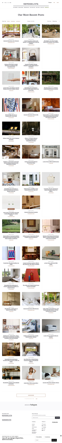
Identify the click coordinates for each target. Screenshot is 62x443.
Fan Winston (31, 68)
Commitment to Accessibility (34, 430)
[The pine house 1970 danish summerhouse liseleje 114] (51, 78)
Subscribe (54, 440)
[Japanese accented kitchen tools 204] (11, 372)
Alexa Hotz (11, 90)
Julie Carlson (31, 191)
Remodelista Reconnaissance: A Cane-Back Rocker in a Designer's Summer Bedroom (11, 190)
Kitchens (8, 21)
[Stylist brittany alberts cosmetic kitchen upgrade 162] (51, 226)
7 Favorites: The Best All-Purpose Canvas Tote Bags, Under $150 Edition (51, 190)
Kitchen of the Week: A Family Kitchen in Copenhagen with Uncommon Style (11, 65)
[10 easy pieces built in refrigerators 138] (51, 152)
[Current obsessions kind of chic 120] (31, 105)
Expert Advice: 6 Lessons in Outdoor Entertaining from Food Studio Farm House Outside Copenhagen (11, 237)
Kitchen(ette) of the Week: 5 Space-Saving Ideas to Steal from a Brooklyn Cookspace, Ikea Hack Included (11, 337)
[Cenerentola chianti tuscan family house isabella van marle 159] (31, 226)
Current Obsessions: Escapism (31, 212)
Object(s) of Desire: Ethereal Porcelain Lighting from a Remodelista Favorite (31, 139)
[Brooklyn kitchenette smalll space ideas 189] (11, 326)
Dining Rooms (13, 21)
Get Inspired (15, 7)
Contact (33, 425)
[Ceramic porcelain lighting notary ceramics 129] (31, 128)
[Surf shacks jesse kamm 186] (51, 299)
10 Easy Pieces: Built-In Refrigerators (51, 161)
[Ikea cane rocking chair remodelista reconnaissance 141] (11, 179)
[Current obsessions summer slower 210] (51, 372)
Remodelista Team (12, 42)
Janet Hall (51, 163)
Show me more (31, 395)
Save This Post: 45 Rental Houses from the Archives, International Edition (31, 360)
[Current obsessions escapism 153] (31, 202)
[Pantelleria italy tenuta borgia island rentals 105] (31, 54)
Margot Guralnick (11, 68)
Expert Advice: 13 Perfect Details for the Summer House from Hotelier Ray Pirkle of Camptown (51, 116)
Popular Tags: (4, 21)
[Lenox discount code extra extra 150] (11, 202)
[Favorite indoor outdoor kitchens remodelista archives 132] (11, 152)
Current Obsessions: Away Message (11, 40)
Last (36, 398)
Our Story (42, 7)
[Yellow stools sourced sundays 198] (11, 349)
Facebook (44, 427)
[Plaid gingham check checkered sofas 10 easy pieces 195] (51, 326)
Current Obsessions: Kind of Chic (31, 114)
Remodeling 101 (26, 7)
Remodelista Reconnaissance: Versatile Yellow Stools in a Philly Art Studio (11, 360)
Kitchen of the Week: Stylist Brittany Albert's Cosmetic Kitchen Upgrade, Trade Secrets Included (51, 237)
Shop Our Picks (32, 7)
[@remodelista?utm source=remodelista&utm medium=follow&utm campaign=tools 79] (2, 2)
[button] (50, 2)
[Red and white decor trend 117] (11, 105)
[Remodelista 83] (9, 2)
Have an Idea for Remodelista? (34, 432)
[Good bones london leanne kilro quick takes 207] (31, 372)
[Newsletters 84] (10, 2)
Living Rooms (18, 21)
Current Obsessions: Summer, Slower (51, 382)
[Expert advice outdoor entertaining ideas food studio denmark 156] (11, 226)
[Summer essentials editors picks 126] (11, 128)
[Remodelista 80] (4, 2)
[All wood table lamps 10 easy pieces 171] (51, 253)
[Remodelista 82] (7, 2)
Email (44, 430)
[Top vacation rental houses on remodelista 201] (31, 349)
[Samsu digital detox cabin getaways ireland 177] (31, 275)
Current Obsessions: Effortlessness (31, 308)
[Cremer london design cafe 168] (31, 253)
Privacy (33, 428)
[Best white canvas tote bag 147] (51, 179)
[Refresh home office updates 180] (11, 299)
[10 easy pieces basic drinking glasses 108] (11, 78)
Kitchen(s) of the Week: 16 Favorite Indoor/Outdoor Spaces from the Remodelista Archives (11, 163)
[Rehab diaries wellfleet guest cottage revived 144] (31, 179)
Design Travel (20, 7)
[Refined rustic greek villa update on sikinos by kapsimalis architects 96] (31, 31)
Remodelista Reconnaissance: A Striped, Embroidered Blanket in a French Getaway (11, 286)
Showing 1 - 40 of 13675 (30, 21)
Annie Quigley (11, 117)
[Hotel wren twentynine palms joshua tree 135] (31, 152)
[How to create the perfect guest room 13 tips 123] (51, 105)
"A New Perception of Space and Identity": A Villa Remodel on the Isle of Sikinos (31, 42)
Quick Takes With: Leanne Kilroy (31, 383)
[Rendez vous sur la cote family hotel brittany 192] (31, 326)
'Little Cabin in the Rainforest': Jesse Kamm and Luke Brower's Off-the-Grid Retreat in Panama (51, 310)
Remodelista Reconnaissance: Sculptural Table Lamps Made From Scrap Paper (31, 89)
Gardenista (47, 7)
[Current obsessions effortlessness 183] (31, 299)
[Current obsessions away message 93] (11, 31)
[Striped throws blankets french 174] (11, 275)
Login (58, 2)
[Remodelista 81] (5, 2)
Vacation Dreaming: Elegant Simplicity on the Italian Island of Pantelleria (31, 65)
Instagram (44, 425)
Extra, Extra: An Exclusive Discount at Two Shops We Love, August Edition (11, 214)
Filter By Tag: (49, 21)
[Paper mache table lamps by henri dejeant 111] (31, 78)
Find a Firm (38, 7)
